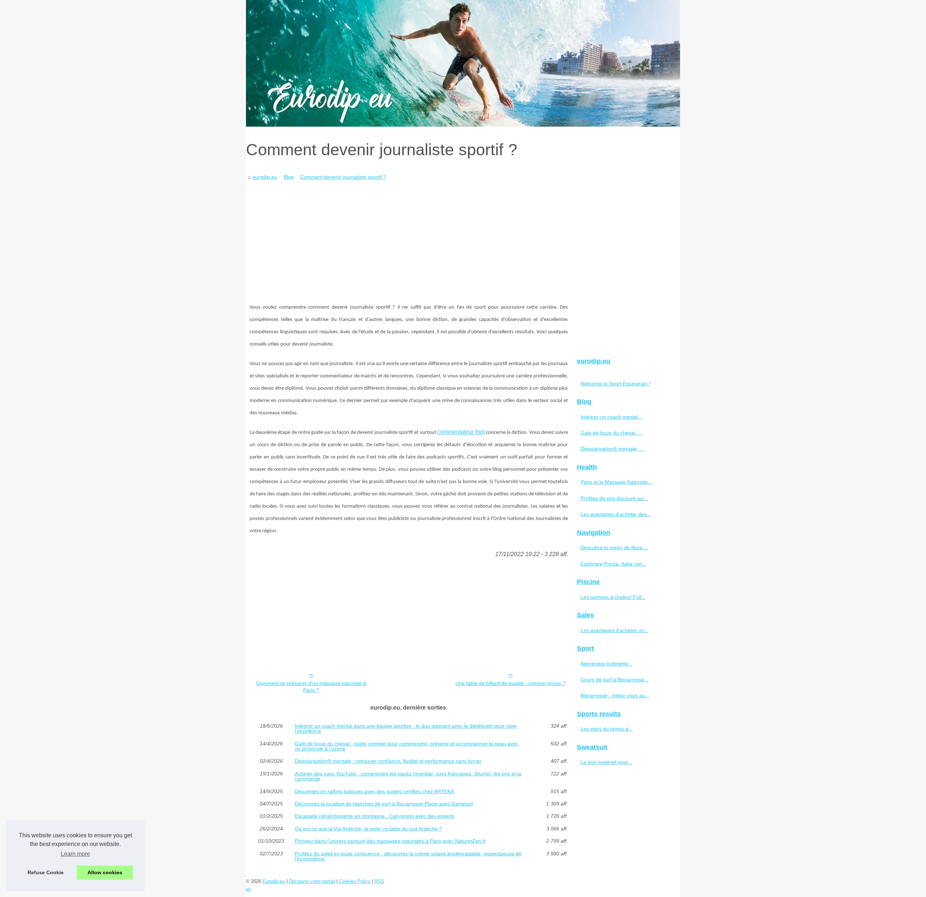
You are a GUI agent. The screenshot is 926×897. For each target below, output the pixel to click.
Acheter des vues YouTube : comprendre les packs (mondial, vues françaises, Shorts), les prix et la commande (408, 776)
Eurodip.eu (274, 881)
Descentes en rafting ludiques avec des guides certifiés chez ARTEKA (374, 791)
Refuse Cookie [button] (45, 872)
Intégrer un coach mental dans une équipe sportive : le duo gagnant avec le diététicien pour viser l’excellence (406, 728)
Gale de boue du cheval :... (611, 433)
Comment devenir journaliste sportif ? (343, 177)
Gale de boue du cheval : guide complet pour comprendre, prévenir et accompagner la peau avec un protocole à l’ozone (406, 746)
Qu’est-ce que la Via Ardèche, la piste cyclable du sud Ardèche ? (368, 828)
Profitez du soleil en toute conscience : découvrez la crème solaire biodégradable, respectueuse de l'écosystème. (408, 856)
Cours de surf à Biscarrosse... (615, 679)
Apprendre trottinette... (606, 664)
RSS (379, 881)
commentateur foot (461, 432)
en (248, 889)
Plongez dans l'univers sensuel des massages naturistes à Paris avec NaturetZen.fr (390, 840)
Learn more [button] (75, 854)
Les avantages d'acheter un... (615, 630)
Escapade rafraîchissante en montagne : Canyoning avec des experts (374, 815)
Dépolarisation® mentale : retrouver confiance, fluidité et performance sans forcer (388, 760)
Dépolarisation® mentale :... (612, 449)
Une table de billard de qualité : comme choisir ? (510, 683)
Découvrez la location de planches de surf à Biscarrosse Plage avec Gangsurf (384, 803)
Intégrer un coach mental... (611, 417)
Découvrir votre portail (312, 881)
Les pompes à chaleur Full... (613, 597)
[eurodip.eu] (463, 63)
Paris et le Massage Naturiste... (616, 482)
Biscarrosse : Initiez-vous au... (615, 695)
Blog (289, 177)
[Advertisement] (409, 236)
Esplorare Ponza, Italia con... (613, 564)
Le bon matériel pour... (606, 762)
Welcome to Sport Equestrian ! (615, 383)
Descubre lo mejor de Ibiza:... (614, 547)
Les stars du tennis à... (607, 729)
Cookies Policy (354, 881)
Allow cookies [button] (105, 872)
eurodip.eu (264, 177)
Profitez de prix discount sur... (614, 498)
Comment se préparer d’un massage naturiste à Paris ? (311, 686)
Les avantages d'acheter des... (616, 514)
